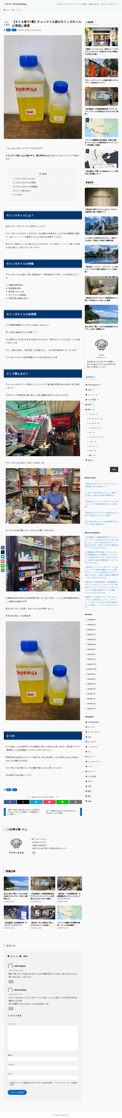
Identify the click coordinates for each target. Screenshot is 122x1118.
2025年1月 (91, 634)
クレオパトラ (19, 236)
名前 (10, 1055)
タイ (14, 30)
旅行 (8, 30)
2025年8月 (91, 619)
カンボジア (94, 423)
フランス (93, 446)
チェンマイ (64, 244)
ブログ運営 (93, 399)
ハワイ (92, 441)
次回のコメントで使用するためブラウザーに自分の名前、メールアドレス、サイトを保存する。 (43, 1084)
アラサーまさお (16, 852)
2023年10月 (91, 669)
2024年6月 (91, 644)
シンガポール (95, 428)
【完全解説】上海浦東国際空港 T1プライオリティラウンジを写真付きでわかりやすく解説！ (101, 540)
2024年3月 (91, 649)
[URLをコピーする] (75, 802)
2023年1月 (91, 708)
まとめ (19, 194)
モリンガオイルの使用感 (26, 186)
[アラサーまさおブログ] (15, 4)
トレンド (92, 394)
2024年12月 (91, 639)
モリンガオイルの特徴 (25, 182)
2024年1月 (91, 659)
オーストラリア (95, 419)
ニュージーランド (96, 437)
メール (11, 1064)
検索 (114, 469)
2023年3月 (91, 698)
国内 (92, 455)
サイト (10, 1073)
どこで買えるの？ (24, 190)
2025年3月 (91, 629)
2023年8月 (91, 679)
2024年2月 (91, 654)
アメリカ (93, 414)
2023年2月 (91, 703)
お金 (91, 389)
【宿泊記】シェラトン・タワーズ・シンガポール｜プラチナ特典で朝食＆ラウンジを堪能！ (101, 504)
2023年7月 (91, 684)
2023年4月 (91, 693)
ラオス (92, 451)
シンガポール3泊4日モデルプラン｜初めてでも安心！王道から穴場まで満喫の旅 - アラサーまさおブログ (101, 545)
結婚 (91, 460)
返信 (11, 982)
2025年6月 (91, 624)
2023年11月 (91, 664)
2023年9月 (91, 674)
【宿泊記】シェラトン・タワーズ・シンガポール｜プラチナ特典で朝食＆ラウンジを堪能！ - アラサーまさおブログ (101, 602)
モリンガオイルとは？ (25, 178)
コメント (12, 1023)
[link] (33, 852)
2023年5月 (91, 689)
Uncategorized (95, 384)
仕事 (91, 404)
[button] (10, 802)
